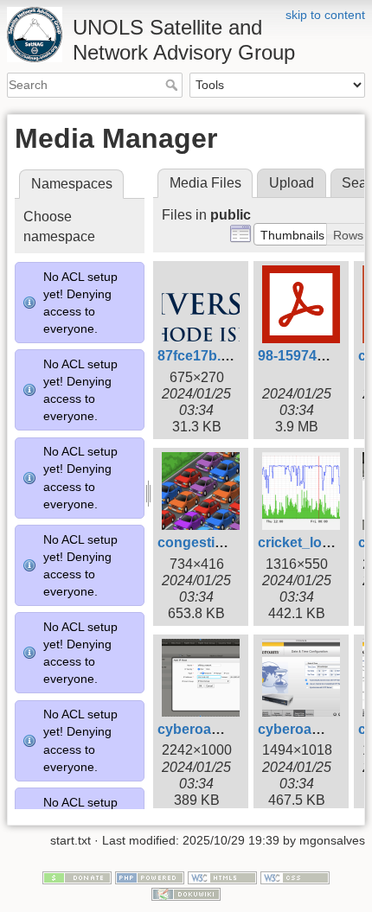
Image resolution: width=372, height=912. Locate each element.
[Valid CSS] (295, 876)
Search (173, 85)
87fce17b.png (202, 355)
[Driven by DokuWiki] (186, 894)
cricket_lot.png (307, 542)
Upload (291, 182)
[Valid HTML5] (222, 876)
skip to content (325, 15)
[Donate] (77, 876)
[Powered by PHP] (149, 876)
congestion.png (209, 542)
